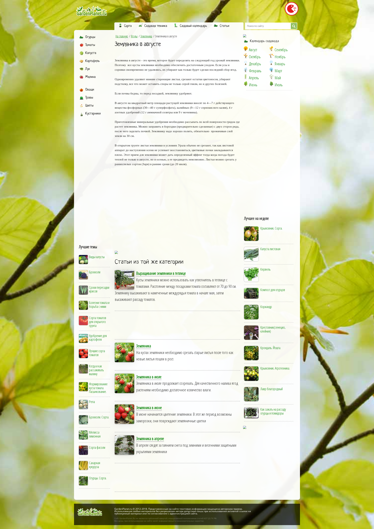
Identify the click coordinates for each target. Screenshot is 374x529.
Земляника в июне (149, 407)
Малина (90, 77)
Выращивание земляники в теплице (161, 273)
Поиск (293, 26)
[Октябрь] (245, 55)
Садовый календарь (193, 26)
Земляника (146, 36)
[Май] (271, 76)
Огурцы (90, 37)
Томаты (90, 45)
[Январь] (271, 62)
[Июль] (271, 83)
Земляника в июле (148, 376)
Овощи (89, 90)
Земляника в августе (138, 44)
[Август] (245, 48)
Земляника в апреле (150, 438)
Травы (89, 97)
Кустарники (93, 113)
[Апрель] (245, 76)
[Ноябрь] (271, 55)
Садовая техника (155, 26)
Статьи (224, 26)
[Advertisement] (95, 176)
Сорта (128, 26)
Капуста (90, 53)
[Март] (271, 69)
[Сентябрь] (271, 48)
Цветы (89, 105)
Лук (87, 69)
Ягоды (134, 36)
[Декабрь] (245, 62)
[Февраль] (245, 69)
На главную (122, 36)
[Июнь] (245, 83)
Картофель (92, 61)
